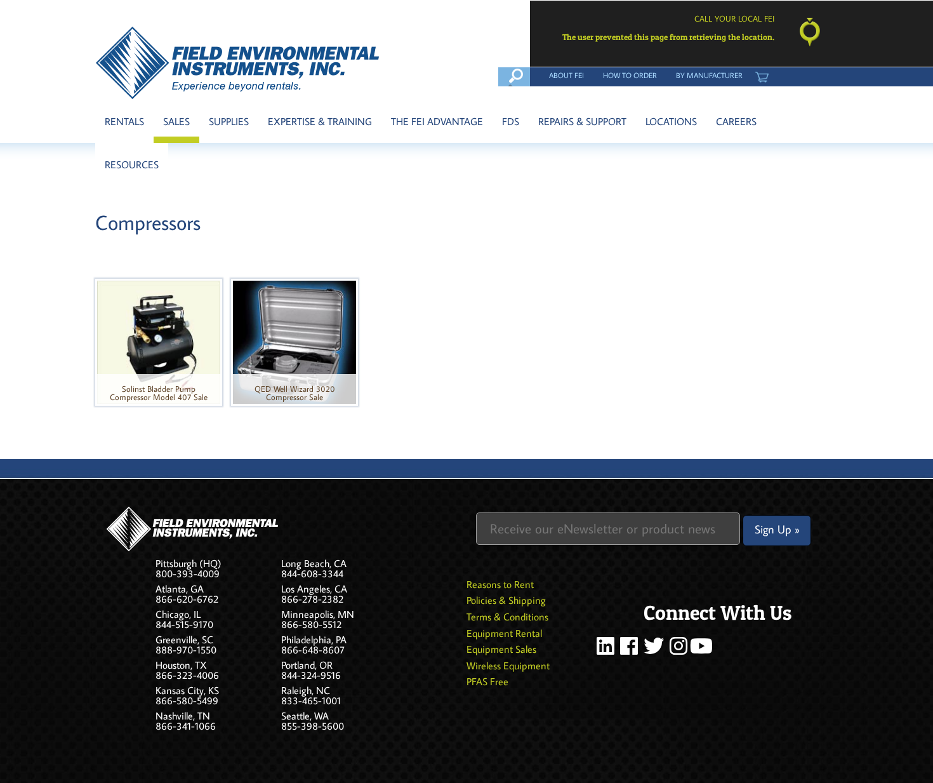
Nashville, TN (183, 715)
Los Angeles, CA (314, 588)
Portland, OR (307, 665)
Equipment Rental (504, 633)
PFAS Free (487, 681)
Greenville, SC (184, 639)
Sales (176, 121)
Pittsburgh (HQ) (189, 563)
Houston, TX (181, 665)
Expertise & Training (320, 121)
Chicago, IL (178, 614)
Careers (736, 121)
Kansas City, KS (187, 690)
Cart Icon (761, 75)
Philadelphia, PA (314, 639)
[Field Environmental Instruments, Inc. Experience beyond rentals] (238, 63)
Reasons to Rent (500, 584)
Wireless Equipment (508, 665)
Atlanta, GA (180, 588)
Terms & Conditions (507, 616)
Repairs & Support (582, 121)
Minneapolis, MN (317, 614)
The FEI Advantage (437, 121)
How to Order (630, 75)
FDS (510, 121)
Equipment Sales (501, 649)
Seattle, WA (305, 715)
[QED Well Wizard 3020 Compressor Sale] (294, 341)
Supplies (229, 121)
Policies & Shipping (506, 600)
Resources (132, 164)
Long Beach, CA (314, 563)
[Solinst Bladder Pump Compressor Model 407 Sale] (158, 341)
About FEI (566, 75)
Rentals (124, 121)
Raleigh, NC (305, 690)
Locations (671, 121)
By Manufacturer (709, 75)
